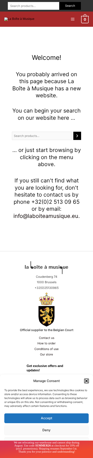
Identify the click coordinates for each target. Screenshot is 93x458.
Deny (46, 430)
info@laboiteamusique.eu (45, 216)
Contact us (46, 338)
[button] (86, 381)
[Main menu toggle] (72, 19)
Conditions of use (46, 349)
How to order (46, 343)
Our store (46, 354)
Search (70, 5)
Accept (46, 418)
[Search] (77, 136)
